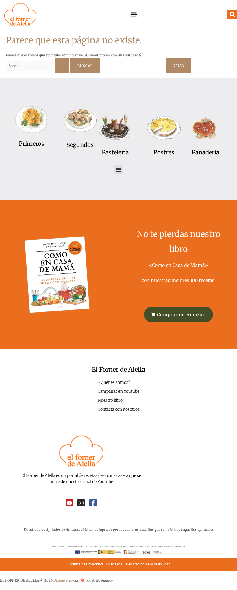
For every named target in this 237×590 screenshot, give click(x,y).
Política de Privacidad (86, 564)
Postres (163, 152)
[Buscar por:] (38, 66)
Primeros (31, 143)
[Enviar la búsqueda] (62, 65)
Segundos (80, 144)
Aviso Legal (114, 564)
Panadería (205, 152)
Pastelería (115, 152)
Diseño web (63, 580)
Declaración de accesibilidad (148, 564)
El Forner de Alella (118, 369)
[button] (134, 14)
